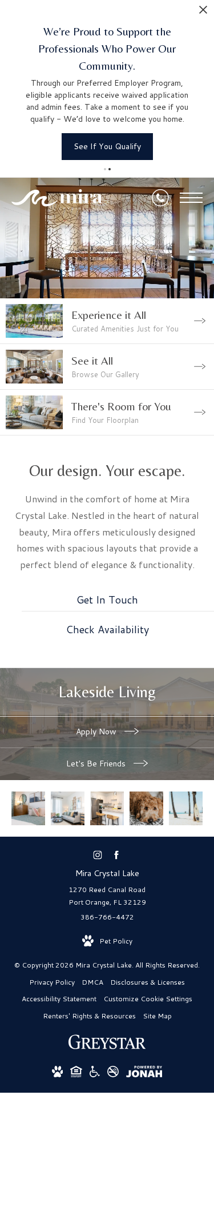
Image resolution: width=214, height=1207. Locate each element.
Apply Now (97, 731)
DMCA (92, 982)
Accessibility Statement (59, 999)
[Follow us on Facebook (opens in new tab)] (117, 855)
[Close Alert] (203, 13)
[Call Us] (160, 197)
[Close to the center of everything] (186, 808)
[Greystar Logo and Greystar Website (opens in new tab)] (107, 1048)
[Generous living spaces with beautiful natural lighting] (67, 808)
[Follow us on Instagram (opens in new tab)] (98, 855)
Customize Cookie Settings (147, 999)
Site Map (157, 1016)
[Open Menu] (191, 198)
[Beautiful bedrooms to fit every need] (28, 808)
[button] (105, 169)
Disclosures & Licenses (147, 982)
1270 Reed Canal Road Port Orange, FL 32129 (107, 896)
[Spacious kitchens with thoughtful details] (107, 808)
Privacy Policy (52, 982)
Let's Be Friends (97, 763)
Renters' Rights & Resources (89, 1016)
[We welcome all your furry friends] (146, 808)
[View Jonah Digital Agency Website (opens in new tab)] (144, 1073)
